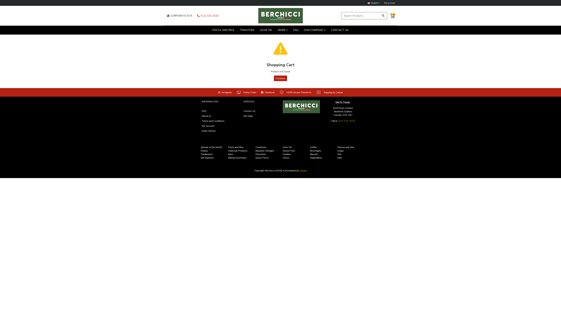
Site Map (248, 115)
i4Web (303, 170)
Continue (280, 78)
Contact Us (249, 111)
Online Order (249, 92)
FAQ (204, 111)
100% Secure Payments (298, 92)
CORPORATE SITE (181, 16)
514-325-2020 (210, 16)
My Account (208, 125)
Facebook (270, 92)
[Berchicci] (301, 106)
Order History (209, 130)
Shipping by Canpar (333, 92)
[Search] (383, 15)
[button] (373, 3)
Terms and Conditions (213, 120)
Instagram (227, 92)
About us (206, 115)
